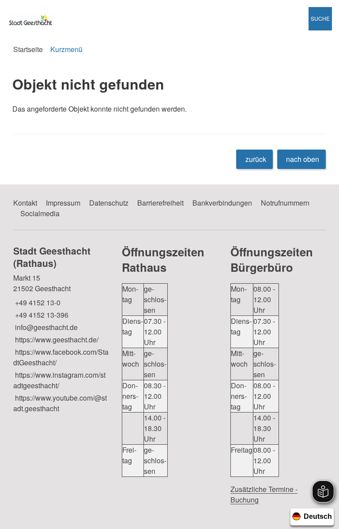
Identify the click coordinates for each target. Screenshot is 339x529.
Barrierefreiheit (160, 203)
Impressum (63, 203)
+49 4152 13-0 (36, 302)
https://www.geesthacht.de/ (55, 339)
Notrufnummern (285, 203)
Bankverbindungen (222, 203)
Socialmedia (40, 213)
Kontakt (25, 203)
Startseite (28, 49)
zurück (255, 159)
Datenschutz (108, 203)
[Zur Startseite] (56, 18)
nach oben (302, 159)
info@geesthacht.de (45, 327)
